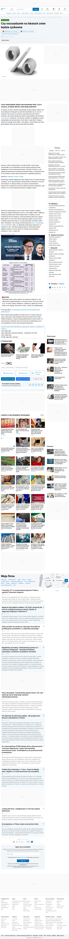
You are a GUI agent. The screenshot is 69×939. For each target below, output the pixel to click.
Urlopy (13, 905)
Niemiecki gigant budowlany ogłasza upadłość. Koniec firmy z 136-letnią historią (57, 192)
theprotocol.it (59, 927)
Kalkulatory (54, 204)
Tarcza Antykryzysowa (6, 585)
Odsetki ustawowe (49, 925)
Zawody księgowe (5, 907)
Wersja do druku (9, 373)
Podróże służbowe (50, 923)
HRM (13, 909)
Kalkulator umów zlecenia (55, 213)
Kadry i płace (4, 925)
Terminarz (54, 284)
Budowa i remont (60, 905)
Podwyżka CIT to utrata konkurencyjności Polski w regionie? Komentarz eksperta (57, 154)
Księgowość (9, 13)
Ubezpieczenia (15, 904)
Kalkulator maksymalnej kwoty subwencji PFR (56, 227)
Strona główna (4, 17)
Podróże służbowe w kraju (55, 264)
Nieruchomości (50, 13)
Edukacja (57, 13)
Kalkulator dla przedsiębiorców (56, 209)
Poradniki (27, 583)
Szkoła (13, 920)
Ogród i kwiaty (60, 907)
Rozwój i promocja (5, 923)
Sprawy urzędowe (27, 905)
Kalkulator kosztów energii (55, 217)
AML (47, 912)
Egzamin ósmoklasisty (17, 928)
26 (55, 287)
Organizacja (3, 918)
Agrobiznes (14, 583)
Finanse (20, 17)
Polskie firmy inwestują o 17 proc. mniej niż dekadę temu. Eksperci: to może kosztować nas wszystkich (56, 181)
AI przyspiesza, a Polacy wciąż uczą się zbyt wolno (57, 189)
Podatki (8, 583)
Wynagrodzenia (15, 902)
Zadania (3, 922)
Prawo (31, 13)
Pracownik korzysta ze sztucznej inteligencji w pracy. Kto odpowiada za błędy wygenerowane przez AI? (56, 196)
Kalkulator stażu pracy (39, 925)
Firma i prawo (51, 336)
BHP (13, 907)
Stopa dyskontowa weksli (55, 274)
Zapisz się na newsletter (38, 373)
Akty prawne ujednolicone (28, 927)
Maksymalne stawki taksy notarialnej (55, 271)
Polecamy (50, 446)
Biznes (18, 13)
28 (59, 287)
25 (52, 287)
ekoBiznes (21, 583)
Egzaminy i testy (15, 923)
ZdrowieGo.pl (60, 918)
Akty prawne (26, 916)
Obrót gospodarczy (5, 904)
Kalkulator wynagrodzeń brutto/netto (57, 211)
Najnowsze (57, 150)
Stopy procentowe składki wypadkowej (55, 259)
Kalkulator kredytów (53, 220)
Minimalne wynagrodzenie (51, 920)
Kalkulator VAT (52, 224)
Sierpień (61, 284)
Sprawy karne (26, 902)
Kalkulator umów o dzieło (55, 215)
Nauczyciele (14, 922)
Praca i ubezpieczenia (30, 581)
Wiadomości (59, 901)
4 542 (28, 841)
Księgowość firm (5, 898)
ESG (14, 585)
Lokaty (24, 17)
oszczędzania (5, 118)
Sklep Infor (25, 909)
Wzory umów (59, 923)
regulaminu (23, 857)
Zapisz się (22, 860)
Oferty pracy (59, 928)
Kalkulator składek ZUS (54, 222)
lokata (3, 367)
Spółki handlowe (53, 239)
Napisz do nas (24, 373)
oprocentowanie (10, 367)
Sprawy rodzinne (26, 901)
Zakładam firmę (12, 579)
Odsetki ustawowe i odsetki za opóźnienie (56, 251)
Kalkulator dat (52, 232)
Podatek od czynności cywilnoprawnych (54, 267)
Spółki (19, 579)
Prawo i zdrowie (26, 910)
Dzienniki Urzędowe (27, 922)
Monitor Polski (26, 920)
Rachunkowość (4, 902)
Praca (24, 907)
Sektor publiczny (25, 13)
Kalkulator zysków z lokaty (15, 176)
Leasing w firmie (5, 581)
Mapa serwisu (60, 935)
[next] (32, 842)
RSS (45, 935)
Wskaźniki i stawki (50, 916)
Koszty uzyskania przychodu (55, 262)
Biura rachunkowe (50, 898)
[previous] (14, 842)
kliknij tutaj (30, 867)
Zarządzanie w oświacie (17, 925)
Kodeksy (25, 928)
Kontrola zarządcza (53, 243)
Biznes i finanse (37, 901)
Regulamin (35, 935)
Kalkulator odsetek (38, 923)
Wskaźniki (54, 248)
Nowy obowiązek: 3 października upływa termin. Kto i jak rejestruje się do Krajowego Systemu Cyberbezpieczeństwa (57, 169)
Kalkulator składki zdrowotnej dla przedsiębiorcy (57, 206)
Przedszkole (14, 918)
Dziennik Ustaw (26, 918)
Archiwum (59, 920)
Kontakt (49, 935)
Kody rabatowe (60, 922)
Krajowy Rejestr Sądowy (55, 245)
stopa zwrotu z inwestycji (21, 367)
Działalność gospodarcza (55, 237)
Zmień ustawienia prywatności (24, 935)
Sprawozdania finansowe (51, 910)
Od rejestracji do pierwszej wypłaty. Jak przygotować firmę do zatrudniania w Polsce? (56, 173)
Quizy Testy (51, 276)
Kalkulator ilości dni (53, 230)
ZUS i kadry (3, 905)
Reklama (54, 935)
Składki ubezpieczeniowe (51, 922)
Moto (44, 13)
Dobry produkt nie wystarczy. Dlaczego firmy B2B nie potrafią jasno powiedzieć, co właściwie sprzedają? (55, 161)
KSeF (61, 13)
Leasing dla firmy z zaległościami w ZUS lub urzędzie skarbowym (56, 185)
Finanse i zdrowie (38, 909)
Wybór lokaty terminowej (32, 17)
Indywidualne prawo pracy (17, 901)
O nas (2, 935)
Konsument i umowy (27, 904)
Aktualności (4, 579)
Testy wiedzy (15, 930)
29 (62, 287)
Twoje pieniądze (38, 13)
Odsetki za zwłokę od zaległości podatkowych (56, 255)
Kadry (14, 13)
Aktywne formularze (57, 235)
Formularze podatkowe (62, 925)
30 (64, 287)
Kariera (41, 935)
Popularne (51, 150)
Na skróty (59, 916)
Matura (13, 927)
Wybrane (63, 150)
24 (50, 287)
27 (57, 287)
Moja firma (10, 17)
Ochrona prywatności (10, 935)
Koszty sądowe (52, 241)
